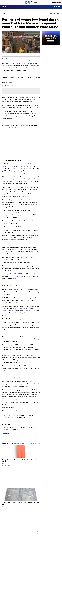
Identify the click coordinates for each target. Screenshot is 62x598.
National (5, 13)
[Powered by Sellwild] (38, 531)
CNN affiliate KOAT (16, 274)
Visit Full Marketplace (35, 443)
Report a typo (6, 433)
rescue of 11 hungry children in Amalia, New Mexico (20, 63)
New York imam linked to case (11, 86)
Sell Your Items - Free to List (20, 443)
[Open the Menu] (2, 2)
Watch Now (56, 2)
